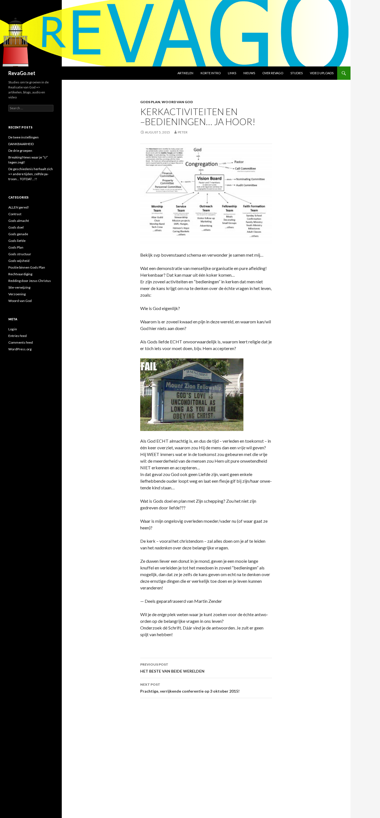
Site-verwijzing (19, 287)
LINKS (232, 73)
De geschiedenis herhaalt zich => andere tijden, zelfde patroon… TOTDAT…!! (30, 174)
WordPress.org (19, 349)
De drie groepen (20, 150)
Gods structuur (19, 254)
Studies (296, 73)
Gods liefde (17, 241)
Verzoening (17, 294)
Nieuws (249, 73)
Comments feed (20, 342)
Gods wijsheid (18, 261)
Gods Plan (150, 102)
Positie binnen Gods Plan (26, 267)
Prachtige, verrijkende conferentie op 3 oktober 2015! (190, 687)
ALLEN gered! (18, 207)
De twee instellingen (23, 137)
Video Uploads (322, 73)
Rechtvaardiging (20, 274)
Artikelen (185, 73)
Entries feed (17, 336)
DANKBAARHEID (21, 144)
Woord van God (177, 102)
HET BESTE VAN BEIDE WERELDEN (172, 667)
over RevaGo (272, 73)
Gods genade (18, 234)
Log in (12, 329)
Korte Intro (211, 73)
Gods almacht (18, 221)
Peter (182, 132)
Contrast (14, 214)
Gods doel (16, 227)
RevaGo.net (21, 73)
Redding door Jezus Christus (29, 281)
